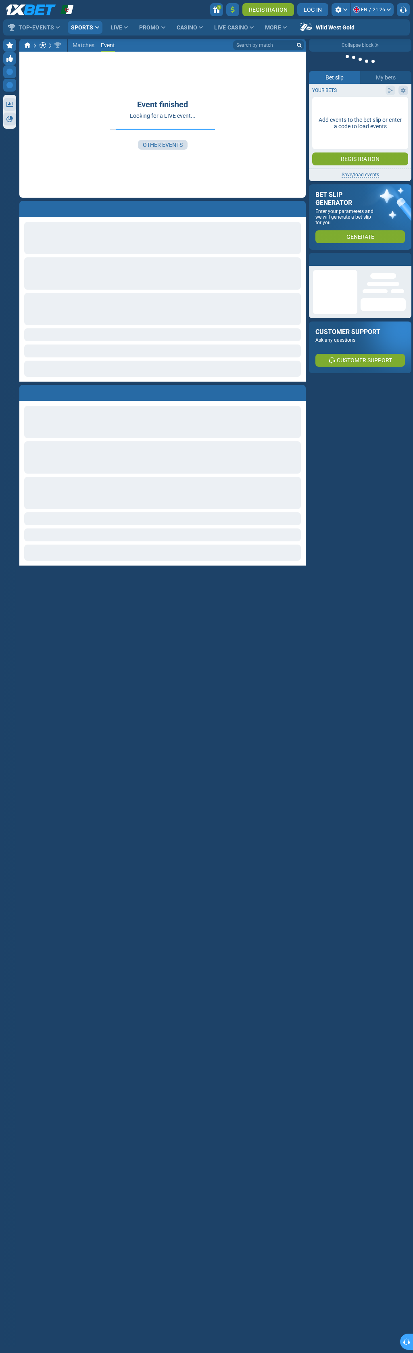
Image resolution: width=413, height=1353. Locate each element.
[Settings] (341, 9)
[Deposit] (232, 9)
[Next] (44, 391)
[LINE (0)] (27, 45)
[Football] (43, 45)
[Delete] (297, 391)
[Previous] (26, 391)
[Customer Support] (403, 9)
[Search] (299, 45)
